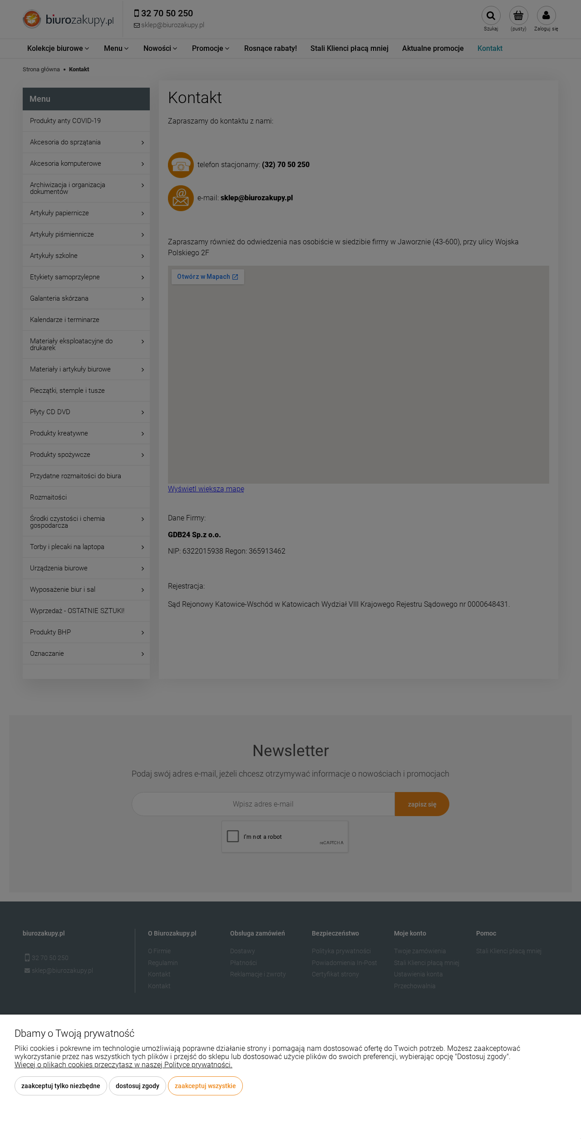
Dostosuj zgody (137, 1085)
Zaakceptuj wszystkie (205, 1085)
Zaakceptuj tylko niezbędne (60, 1085)
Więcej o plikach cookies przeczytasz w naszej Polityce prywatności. (123, 1064)
